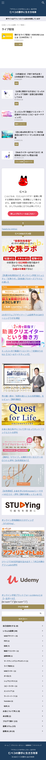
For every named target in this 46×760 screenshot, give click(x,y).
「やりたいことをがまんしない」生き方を (23, 750)
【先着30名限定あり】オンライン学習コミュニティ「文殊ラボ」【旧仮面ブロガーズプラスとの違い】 (23, 278)
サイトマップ (37, 745)
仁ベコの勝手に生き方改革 (23, 12)
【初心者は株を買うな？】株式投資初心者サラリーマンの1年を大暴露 (29, 135)
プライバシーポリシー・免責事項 (21, 745)
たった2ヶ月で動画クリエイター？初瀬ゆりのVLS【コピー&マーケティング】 (29, 114)
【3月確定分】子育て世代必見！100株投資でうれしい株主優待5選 (29, 75)
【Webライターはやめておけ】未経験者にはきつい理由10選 (29, 154)
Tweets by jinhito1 (9, 229)
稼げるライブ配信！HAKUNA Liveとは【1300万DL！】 (29, 36)
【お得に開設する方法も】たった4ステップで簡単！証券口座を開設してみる (29, 94)
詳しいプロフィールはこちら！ (23, 213)
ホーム (7, 745)
